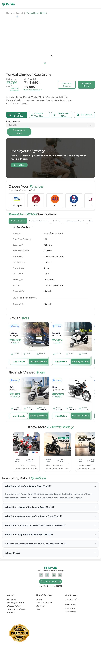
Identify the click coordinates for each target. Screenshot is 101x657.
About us (11, 599)
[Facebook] (47, 575)
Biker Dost (70, 612)
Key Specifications (18, 221)
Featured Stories (44, 602)
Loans (39, 609)
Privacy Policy (13, 606)
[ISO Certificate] (50, 633)
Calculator (70, 608)
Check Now (19, 165)
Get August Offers (86, 84)
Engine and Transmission (39, 221)
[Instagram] (41, 575)
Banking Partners (15, 602)
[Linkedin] (54, 575)
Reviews (40, 606)
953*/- (15, 343)
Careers (10, 613)
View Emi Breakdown (14, 89)
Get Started (86, 115)
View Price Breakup (32, 90)
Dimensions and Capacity (74, 221)
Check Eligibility (18, 114)
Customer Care (52, 581)
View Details (19, 361)
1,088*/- (57, 343)
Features (56, 221)
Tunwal (19, 13)
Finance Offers (72, 599)
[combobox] (9, 125)
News (39, 599)
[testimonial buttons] (51, 55)
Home (9, 13)
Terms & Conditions (16, 609)
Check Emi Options (67, 84)
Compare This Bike (38, 114)
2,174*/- (15, 397)
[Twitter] (60, 575)
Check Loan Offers (63, 114)
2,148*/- (57, 397)
